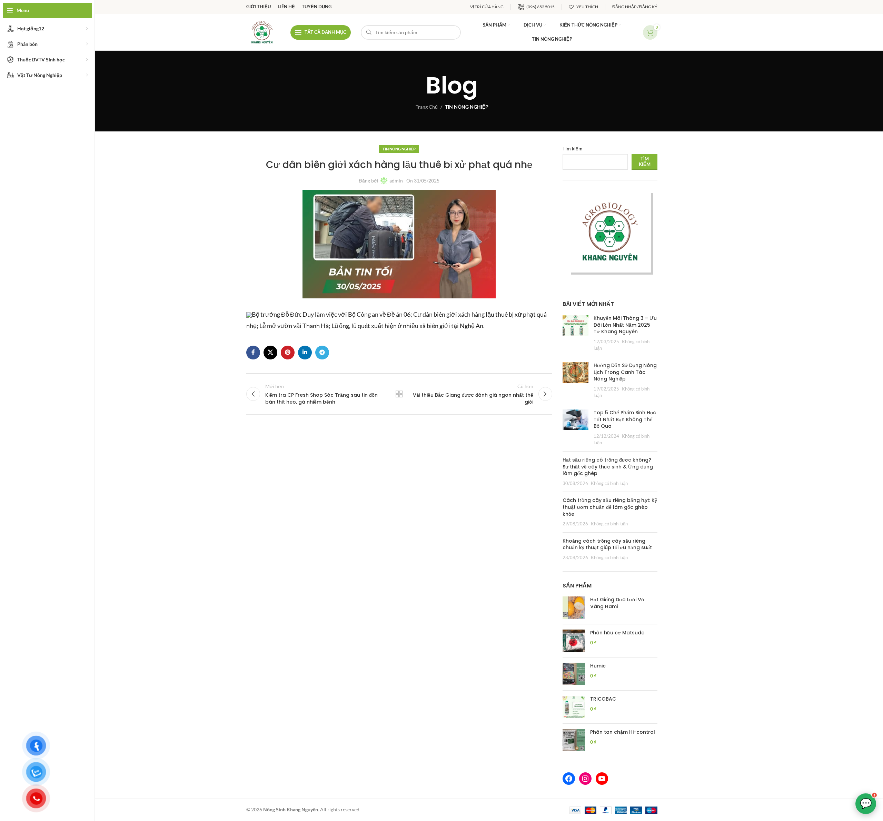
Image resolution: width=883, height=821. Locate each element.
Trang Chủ (427, 107)
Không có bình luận (609, 483)
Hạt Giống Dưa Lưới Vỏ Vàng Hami (617, 603)
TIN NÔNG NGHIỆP (466, 107)
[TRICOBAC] (574, 707)
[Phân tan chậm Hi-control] (574, 740)
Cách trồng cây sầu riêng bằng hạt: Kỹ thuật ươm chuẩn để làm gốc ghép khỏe (610, 507)
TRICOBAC (603, 699)
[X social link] (270, 352)
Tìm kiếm (573, 148)
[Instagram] (585, 778)
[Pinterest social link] (288, 352)
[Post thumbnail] (575, 333)
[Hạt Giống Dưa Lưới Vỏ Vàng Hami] (574, 607)
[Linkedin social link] (305, 352)
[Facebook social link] (253, 352)
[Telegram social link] (322, 352)
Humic (598, 666)
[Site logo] (262, 31)
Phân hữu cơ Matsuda (617, 633)
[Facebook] (569, 778)
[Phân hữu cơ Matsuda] (574, 641)
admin (396, 181)
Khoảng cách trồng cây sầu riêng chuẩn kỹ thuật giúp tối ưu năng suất (607, 544)
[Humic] (574, 674)
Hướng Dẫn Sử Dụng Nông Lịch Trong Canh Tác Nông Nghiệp (625, 372)
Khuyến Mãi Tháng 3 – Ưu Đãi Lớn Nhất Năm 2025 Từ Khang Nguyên (625, 325)
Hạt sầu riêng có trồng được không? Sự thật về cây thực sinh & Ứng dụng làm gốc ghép (608, 466)
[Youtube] (602, 778)
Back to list (399, 394)
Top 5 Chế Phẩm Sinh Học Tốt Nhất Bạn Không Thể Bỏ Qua (625, 419)
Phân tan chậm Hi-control (622, 732)
